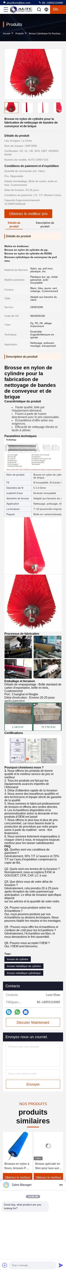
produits (19, 33)
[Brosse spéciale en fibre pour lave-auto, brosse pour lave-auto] (18, 1146)
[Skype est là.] (8, 1012)
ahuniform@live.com (18, 2)
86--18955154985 (52, 2)
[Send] (61, 1265)
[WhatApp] (17, 1012)
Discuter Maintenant (33, 1022)
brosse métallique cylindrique (24, 973)
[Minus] (61, 1185)
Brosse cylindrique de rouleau (44, 33)
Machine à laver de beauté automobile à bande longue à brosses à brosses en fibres (48, 1166)
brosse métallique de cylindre (24, 966)
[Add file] (4, 1265)
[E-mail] (25, 1012)
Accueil (6, 33)
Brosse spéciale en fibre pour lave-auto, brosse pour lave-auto (18, 1166)
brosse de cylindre (17, 959)
